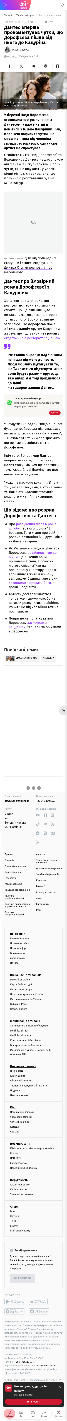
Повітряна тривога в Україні (26, 994)
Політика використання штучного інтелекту (17, 905)
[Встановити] (33, 1394)
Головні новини (19, 938)
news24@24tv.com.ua (16, 800)
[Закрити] (60, 1386)
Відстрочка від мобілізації (25, 1045)
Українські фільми (21, 1117)
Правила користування (17, 890)
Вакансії (40, 886)
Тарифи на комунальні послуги (28, 1085)
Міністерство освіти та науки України (32, 1148)
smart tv (14, 1312)
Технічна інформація (47, 874)
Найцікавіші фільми (22, 1112)
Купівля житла (18, 1189)
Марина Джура (20, 50)
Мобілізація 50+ (19, 1030)
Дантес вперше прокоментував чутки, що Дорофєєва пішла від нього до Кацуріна (50, 15)
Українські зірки (25, 15)
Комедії (14, 1126)
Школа (14, 1153)
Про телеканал (12, 872)
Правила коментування (49, 868)
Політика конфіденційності (14, 897)
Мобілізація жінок (20, 1035)
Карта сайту (42, 904)
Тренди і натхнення (21, 1194)
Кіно (13, 1107)
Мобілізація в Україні (25, 1021)
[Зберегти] (58, 66)
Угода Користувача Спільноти (46, 861)
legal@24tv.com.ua (46, 1365)
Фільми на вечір (19, 1121)
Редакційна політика (15, 866)
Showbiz (8, 15)
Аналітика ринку (19, 1184)
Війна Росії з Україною (25, 975)
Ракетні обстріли (20, 979)
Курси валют (17, 1075)
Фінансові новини (21, 1080)
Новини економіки (23, 1066)
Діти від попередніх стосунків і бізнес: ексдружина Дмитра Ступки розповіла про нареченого (30, 265)
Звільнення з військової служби (29, 1025)
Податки (15, 1090)
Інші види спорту (20, 1230)
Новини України (19, 943)
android (14, 1302)
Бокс (13, 1211)
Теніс (13, 1220)
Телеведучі (10, 878)
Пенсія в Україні (19, 1095)
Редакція (9, 860)
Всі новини (17, 934)
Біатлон (14, 1225)
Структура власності (47, 892)
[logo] (23, 5)
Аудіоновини (17, 958)
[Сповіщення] (62, 5)
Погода (14, 962)
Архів (39, 898)
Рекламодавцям (13, 884)
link (37, 815)
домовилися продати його (30, 583)
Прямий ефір (18, 948)
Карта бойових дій (21, 984)
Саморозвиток (18, 1163)
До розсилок (22, 1278)
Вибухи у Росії (18, 1004)
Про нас (8, 854)
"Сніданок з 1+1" (28, 56)
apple (39, 1302)
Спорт (14, 1206)
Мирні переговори (21, 989)
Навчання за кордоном (23, 1167)
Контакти (41, 880)
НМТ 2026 (15, 1158)
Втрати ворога (18, 1009)
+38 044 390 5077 (46, 800)
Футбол (14, 1216)
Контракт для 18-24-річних (25, 1040)
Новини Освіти (20, 1143)
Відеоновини (18, 953)
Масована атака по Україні (26, 999)
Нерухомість (19, 1180)
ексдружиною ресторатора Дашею (32, 338)
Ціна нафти (17, 1070)
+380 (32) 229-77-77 (25, 1362)
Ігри (38, 910)
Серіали (14, 1131)
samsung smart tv (39, 1312)
